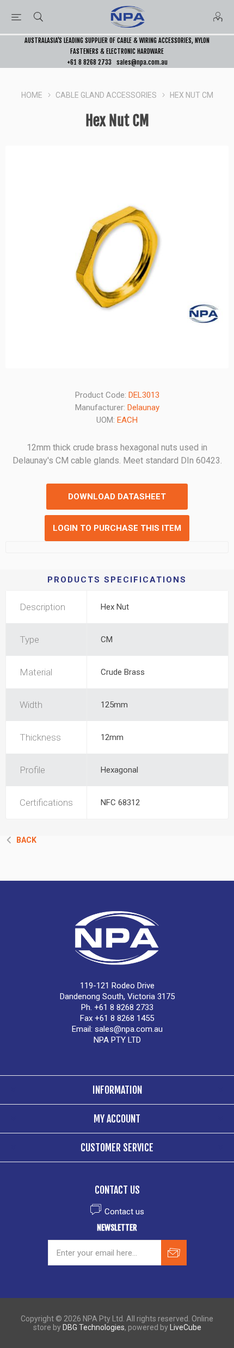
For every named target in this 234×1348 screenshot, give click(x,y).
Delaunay (143, 407)
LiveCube (185, 1327)
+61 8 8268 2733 (89, 62)
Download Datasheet (117, 496)
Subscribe (174, 1252)
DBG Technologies (94, 1327)
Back (26, 840)
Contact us (124, 1212)
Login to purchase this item (117, 528)
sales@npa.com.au (142, 62)
